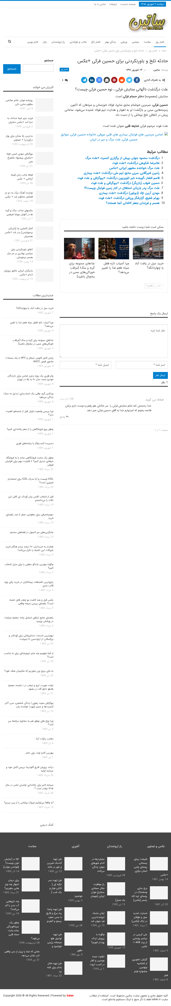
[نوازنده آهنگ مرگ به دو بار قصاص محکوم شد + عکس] (44, 197)
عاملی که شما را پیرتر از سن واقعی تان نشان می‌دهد (22, 953)
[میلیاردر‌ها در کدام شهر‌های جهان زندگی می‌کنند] (116, 863)
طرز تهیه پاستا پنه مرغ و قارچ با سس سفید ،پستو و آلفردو (54, 915)
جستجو (48, 60)
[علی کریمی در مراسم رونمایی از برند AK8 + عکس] (159, 939)
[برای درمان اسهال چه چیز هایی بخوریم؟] (31, 885)
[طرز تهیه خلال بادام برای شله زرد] (73, 968)
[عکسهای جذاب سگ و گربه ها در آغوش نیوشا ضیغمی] (44, 215)
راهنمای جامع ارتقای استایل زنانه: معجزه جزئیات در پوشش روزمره (28, 619)
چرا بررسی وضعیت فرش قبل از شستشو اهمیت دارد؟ (29, 413)
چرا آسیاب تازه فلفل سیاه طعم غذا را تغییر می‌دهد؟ (31, 324)
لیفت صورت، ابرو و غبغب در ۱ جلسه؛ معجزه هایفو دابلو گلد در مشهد (30, 687)
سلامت (147, 42)
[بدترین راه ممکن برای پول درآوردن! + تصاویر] (44, 140)
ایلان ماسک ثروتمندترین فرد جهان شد (97, 917)
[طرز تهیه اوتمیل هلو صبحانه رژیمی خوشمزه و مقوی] (73, 939)
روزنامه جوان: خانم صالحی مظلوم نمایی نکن (19, 102)
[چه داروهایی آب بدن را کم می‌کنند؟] (31, 906)
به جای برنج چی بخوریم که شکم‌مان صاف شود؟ (28, 671)
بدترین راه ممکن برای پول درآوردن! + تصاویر (19, 138)
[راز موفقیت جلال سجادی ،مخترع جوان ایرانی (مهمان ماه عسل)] (116, 889)
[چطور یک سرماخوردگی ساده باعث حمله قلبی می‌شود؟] (31, 927)
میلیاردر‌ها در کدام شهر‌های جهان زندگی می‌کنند (97, 865)
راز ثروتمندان (58, 42)
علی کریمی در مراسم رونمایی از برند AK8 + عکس (140, 940)
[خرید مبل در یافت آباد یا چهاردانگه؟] (148, 248)
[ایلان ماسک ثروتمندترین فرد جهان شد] (116, 918)
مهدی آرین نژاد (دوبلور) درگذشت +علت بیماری (129, 193)
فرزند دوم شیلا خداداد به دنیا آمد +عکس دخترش (20, 120)
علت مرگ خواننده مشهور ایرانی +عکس (134, 168)
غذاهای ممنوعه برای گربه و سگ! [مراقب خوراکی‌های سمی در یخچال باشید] (33, 342)
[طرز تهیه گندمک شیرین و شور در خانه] (73, 863)
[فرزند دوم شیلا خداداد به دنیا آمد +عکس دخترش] (44, 123)
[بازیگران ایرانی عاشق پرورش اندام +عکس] (44, 275)
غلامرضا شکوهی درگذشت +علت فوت (136, 163)
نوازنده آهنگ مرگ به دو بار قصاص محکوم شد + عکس (19, 195)
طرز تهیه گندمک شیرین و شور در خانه (54, 863)
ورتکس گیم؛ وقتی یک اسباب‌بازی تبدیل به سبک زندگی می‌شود (28, 395)
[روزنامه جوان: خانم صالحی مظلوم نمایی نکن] (44, 105)
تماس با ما (100, 4)
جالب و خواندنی (78, 42)
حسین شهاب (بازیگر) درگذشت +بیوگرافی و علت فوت (125, 183)
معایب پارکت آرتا (44, 739)
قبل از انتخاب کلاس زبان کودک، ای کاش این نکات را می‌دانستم (30, 498)
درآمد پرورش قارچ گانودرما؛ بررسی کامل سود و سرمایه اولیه (29, 769)
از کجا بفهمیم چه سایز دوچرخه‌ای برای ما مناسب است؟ (28, 655)
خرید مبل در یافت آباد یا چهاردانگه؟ (34, 308)
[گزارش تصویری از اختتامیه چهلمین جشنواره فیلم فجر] (159, 964)
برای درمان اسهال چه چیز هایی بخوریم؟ (11, 884)
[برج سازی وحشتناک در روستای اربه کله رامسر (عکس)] (159, 893)
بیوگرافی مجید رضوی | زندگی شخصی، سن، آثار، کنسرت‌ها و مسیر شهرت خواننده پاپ (29, 705)
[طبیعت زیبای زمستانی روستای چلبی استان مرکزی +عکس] (159, 863)
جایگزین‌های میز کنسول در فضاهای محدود (31, 532)
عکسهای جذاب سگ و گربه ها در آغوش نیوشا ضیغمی (19, 212)
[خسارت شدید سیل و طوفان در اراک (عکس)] (159, 918)
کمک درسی (46, 825)
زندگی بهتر (110, 42)
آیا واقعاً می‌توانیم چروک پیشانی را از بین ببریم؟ (28, 803)
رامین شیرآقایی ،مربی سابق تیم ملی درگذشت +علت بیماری (122, 173)
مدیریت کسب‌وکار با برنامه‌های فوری (34, 443)
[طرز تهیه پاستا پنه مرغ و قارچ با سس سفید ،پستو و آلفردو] (73, 914)
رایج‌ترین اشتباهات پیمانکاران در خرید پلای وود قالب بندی (28, 584)
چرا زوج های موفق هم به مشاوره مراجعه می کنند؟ (30, 722)
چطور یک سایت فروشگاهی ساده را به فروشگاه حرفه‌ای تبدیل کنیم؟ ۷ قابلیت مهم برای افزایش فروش (29, 461)
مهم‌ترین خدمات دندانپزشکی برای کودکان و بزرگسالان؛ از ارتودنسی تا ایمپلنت (31, 637)
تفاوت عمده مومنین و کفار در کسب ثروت (97, 960)
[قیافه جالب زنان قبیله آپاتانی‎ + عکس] (44, 179)
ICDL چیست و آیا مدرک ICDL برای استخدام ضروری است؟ (30, 480)
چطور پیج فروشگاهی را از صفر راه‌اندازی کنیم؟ (30, 429)
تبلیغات (113, 4)
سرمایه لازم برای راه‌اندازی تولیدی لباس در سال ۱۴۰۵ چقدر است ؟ (29, 786)
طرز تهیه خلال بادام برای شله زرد (54, 967)
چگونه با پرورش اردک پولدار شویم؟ (97, 938)
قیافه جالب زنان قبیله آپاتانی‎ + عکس (22, 177)
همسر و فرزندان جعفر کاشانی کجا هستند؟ (133, 203)
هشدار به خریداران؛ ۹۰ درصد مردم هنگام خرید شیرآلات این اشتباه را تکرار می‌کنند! (29, 548)
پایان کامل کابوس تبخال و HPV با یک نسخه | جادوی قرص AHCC (29, 359)
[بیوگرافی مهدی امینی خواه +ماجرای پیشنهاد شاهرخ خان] (44, 158)
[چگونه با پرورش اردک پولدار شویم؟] (116, 939)
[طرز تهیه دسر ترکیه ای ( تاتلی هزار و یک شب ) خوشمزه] (73, 885)
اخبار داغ (95, 42)
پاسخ (63, 417)
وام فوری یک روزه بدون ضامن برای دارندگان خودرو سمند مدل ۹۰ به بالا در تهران (30, 377)
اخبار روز (160, 42)
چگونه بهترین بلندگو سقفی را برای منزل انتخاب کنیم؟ (29, 566)
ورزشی (124, 42)
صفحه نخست (128, 4)
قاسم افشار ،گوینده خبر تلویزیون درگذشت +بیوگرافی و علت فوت (119, 178)
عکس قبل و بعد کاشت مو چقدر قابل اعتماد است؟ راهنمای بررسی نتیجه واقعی (31, 601)
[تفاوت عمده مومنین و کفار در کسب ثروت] (116, 961)
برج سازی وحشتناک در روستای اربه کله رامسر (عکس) (139, 894)
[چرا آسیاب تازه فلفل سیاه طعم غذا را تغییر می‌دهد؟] (113, 248)
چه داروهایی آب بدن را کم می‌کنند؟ (12, 905)
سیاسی (135, 42)
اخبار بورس (32, 42)
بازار (45, 42)
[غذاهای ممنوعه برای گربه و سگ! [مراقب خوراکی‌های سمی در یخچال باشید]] (79, 248)
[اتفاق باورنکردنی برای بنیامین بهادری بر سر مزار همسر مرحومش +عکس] (44, 254)
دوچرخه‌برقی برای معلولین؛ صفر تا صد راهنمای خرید (29, 516)
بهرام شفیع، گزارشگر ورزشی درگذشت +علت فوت (129, 198)
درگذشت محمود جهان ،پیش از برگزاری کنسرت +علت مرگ (122, 158)
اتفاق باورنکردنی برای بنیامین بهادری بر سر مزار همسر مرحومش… (20, 253)
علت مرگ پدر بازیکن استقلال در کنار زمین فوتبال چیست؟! (122, 188)
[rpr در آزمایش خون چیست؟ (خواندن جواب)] (31, 863)
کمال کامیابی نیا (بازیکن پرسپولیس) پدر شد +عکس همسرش (19, 232)
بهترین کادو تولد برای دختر (39, 753)
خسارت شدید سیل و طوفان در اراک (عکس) (139, 917)
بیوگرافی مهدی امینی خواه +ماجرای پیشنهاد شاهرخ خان (19, 158)
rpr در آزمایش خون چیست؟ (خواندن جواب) (11, 863)
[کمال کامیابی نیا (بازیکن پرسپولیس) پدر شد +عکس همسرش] (44, 233)
